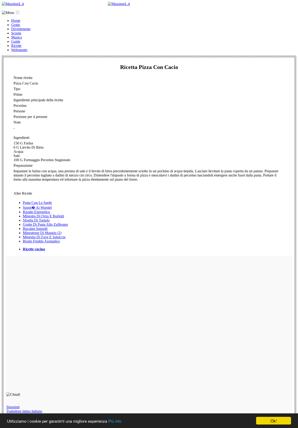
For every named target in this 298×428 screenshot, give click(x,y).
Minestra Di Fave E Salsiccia (44, 237)
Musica (16, 37)
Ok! (274, 421)
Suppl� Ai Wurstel (37, 207)
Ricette (16, 46)
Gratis (15, 25)
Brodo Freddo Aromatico (41, 241)
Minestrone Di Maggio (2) (42, 233)
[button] (17, 12)
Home (15, 21)
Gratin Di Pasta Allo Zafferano (45, 224)
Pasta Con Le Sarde (37, 203)
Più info (114, 421)
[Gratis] (119, 4)
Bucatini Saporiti (35, 229)
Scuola (16, 33)
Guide (15, 41)
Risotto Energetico (36, 212)
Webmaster (19, 50)
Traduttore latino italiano (24, 411)
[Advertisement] (39, 326)
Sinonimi (13, 407)
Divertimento (20, 29)
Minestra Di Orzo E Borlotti (43, 216)
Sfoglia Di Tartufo (36, 220)
